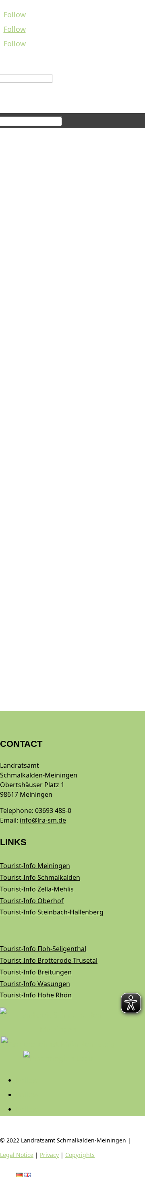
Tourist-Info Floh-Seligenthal (43, 948)
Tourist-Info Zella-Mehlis (37, 889)
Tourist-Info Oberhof (32, 900)
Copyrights (80, 1155)
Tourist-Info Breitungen (36, 972)
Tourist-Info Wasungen (35, 983)
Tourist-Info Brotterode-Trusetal (48, 960)
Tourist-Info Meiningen (35, 865)
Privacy (49, 1155)
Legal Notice (16, 1155)
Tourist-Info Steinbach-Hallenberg (52, 912)
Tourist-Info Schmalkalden (40, 877)
